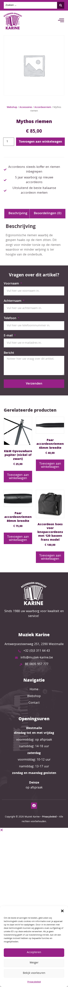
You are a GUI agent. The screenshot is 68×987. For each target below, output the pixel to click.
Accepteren (34, 952)
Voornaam (12, 284)
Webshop (12, 107)
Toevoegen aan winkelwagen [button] (18, 477)
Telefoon (10, 319)
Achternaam (13, 302)
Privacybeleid (34, 982)
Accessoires (25, 107)
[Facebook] (34, 806)
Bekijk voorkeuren (34, 973)
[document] (34, 854)
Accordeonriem (42, 107)
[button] (62, 911)
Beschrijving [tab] (17, 213)
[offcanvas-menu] (61, 21)
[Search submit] (60, 5)
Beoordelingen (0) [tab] (47, 213)
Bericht (9, 354)
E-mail (9, 336)
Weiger (34, 963)
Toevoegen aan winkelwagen (40, 141)
